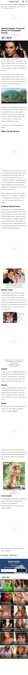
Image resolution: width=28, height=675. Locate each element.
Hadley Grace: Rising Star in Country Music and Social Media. (21, 657)
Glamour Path (14, 2)
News (6, 4)
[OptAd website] (22, 102)
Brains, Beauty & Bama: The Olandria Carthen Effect (6, 604)
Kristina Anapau (4, 555)
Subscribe (21, 570)
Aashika (16, 34)
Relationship (22, 4)
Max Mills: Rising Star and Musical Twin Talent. (7, 630)
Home (2, 4)
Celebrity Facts (13, 555)
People (5, 6)
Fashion (11, 4)
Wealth (15, 4)
